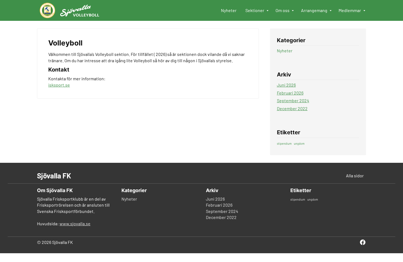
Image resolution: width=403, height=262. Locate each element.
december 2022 (292, 108)
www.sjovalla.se (74, 223)
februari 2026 (290, 92)
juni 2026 (286, 84)
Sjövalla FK (54, 175)
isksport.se (59, 84)
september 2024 (293, 100)
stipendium (284, 143)
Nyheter (285, 50)
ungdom (299, 143)
